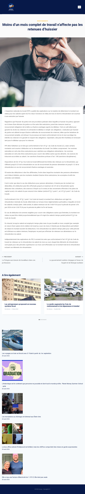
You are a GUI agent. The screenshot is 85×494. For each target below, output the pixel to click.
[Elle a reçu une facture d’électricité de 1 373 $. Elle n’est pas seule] (42, 464)
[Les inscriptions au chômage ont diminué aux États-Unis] (42, 403)
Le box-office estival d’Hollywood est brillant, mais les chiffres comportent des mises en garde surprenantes (39, 447)
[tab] (39, 319)
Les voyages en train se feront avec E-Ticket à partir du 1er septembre (26, 353)
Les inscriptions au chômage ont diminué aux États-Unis (21, 417)
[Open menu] (79, 7)
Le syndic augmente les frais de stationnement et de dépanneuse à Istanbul (63, 305)
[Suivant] (79, 298)
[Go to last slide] (5, 298)
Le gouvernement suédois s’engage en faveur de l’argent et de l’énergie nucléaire (66, 260)
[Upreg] (11, 7)
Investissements (42, 21)
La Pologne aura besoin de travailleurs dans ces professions (18, 260)
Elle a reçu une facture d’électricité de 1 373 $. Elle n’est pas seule (24, 477)
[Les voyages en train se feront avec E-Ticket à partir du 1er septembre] (42, 340)
